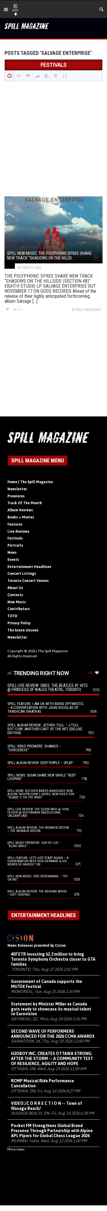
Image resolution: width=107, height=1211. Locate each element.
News (12, 552)
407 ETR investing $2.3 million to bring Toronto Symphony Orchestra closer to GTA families (53, 959)
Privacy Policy (19, 623)
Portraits (15, 545)
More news (15, 1149)
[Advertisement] (53, 139)
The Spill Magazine (53, 651)
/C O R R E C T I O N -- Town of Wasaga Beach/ (46, 1106)
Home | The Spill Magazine (30, 482)
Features (15, 524)
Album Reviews (20, 510)
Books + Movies (20, 517)
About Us (15, 588)
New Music (16, 602)
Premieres (16, 496)
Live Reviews (18, 531)
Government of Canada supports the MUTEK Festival (46, 984)
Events (13, 560)
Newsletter (17, 489)
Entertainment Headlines (29, 567)
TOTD (12, 616)
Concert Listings (21, 574)
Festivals (15, 538)
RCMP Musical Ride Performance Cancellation (42, 1083)
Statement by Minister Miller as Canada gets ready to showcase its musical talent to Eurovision (51, 1009)
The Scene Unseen (22, 630)
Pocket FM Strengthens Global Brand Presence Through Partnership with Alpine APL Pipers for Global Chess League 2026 (52, 1130)
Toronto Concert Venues (28, 581)
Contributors (18, 609)
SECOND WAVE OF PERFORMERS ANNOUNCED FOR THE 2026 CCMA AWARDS (53, 1034)
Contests (15, 595)
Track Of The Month (24, 503)
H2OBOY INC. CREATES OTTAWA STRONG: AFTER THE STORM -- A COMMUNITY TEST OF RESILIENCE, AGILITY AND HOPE (52, 1058)
